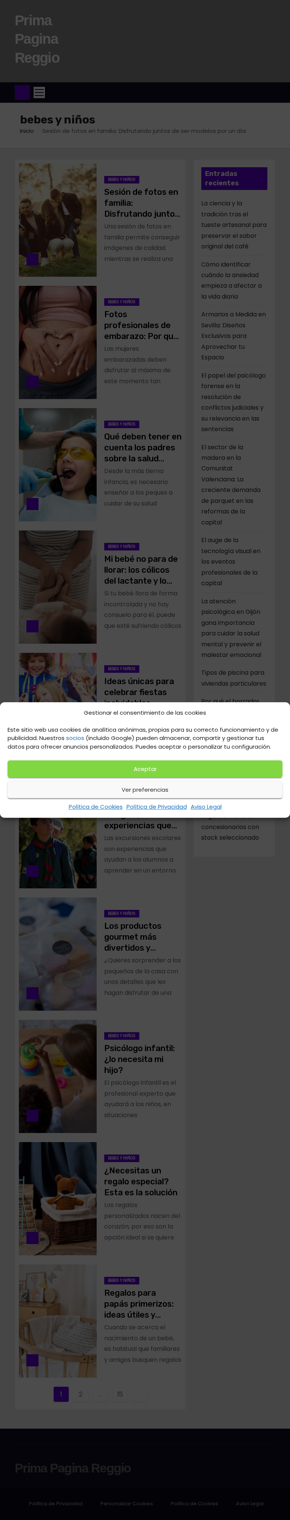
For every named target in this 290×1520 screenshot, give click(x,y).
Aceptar (145, 769)
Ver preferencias (145, 790)
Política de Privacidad (156, 807)
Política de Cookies (96, 807)
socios (75, 738)
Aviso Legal (206, 807)
